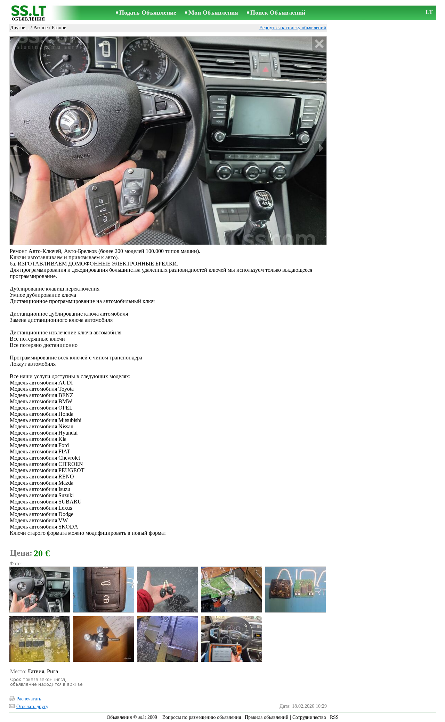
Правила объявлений (267, 717)
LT (429, 12)
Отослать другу (32, 706)
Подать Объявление (147, 12)
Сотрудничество (309, 717)
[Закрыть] (319, 44)
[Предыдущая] (16, 148)
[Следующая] (320, 148)
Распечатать (28, 698)
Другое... (19, 27)
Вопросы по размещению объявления (201, 717)
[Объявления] (28, 13)
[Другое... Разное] (39, 589)
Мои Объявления (213, 12)
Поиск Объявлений (277, 12)
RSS (334, 717)
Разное (40, 27)
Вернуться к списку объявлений (292, 27)
